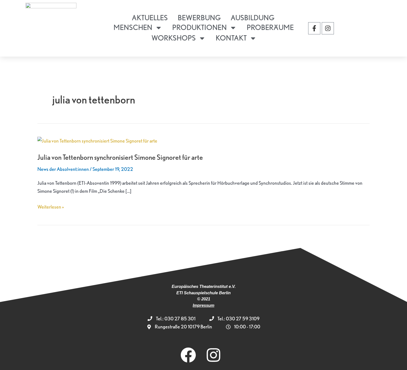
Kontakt (231, 38)
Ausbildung (252, 17)
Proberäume (270, 27)
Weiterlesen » (50, 206)
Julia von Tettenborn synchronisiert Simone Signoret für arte (120, 157)
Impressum (203, 305)
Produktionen (199, 27)
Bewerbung (199, 17)
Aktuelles (150, 17)
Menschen (133, 27)
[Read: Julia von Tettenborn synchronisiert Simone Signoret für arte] (97, 140)
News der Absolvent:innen (63, 169)
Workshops (173, 38)
